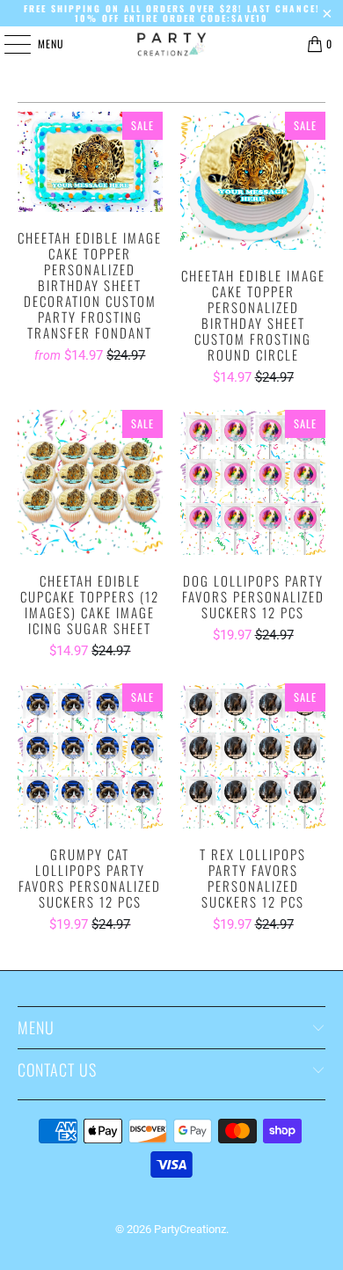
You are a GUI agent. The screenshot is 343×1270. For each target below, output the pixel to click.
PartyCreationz (190, 1229)
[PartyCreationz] (172, 44)
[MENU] (8, 44)
